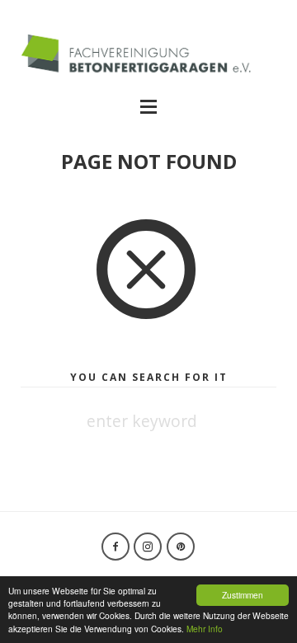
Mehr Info (204, 628)
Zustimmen (242, 595)
